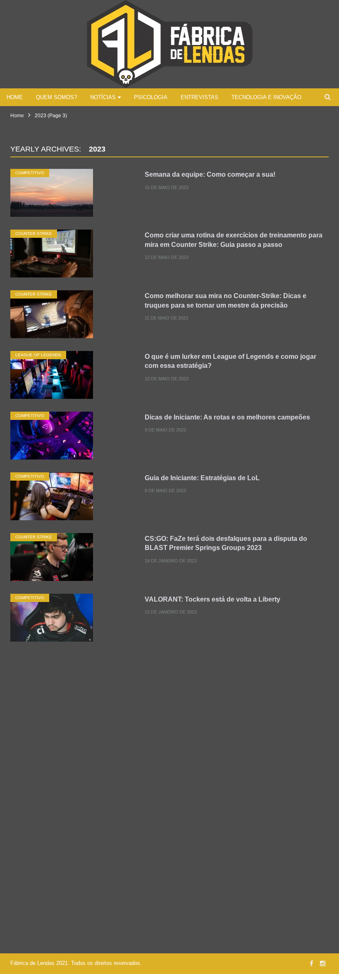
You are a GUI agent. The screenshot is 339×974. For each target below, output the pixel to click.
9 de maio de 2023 (165, 429)
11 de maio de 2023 (166, 317)
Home (15, 97)
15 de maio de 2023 (167, 187)
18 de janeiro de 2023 (171, 560)
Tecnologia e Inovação (266, 97)
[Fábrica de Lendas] (170, 43)
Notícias (103, 97)
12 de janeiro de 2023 (171, 611)
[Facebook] (311, 963)
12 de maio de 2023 (167, 257)
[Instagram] (323, 963)
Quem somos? (56, 97)
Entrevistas (199, 97)
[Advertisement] (169, 722)
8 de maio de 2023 (165, 490)
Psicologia (150, 97)
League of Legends (38, 355)
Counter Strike (33, 233)
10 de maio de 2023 (167, 378)
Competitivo (29, 173)
